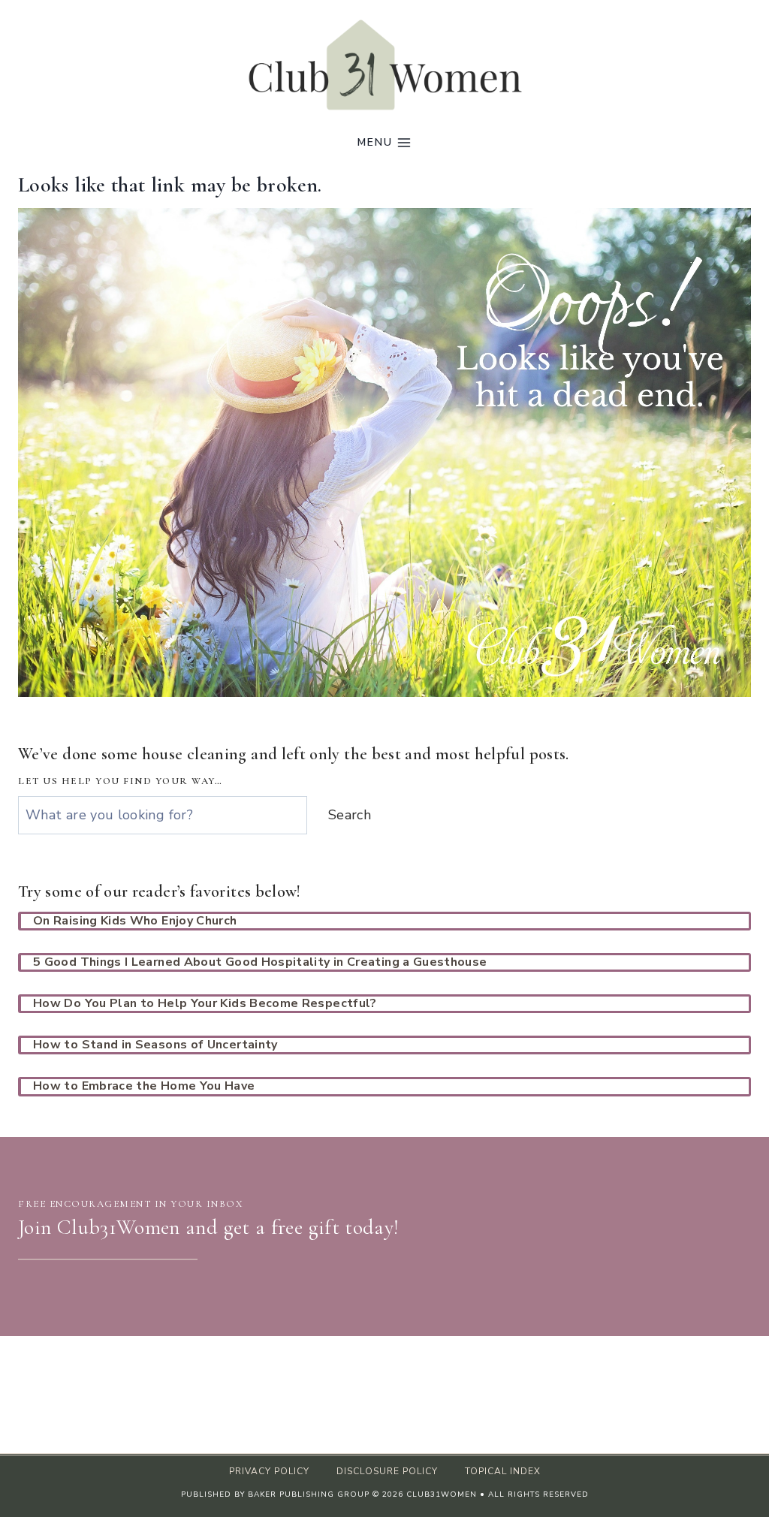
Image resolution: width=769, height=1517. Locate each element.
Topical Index (503, 1471)
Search (349, 815)
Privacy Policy (269, 1471)
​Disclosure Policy (387, 1471)
